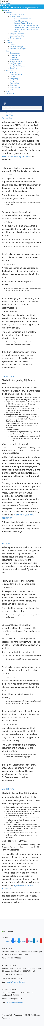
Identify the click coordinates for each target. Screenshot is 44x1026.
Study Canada (15, 55)
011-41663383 (5, 8)
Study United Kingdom (17, 66)
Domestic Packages (16, 46)
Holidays (9, 42)
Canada (12, 76)
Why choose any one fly (22, 19)
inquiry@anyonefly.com (30, 8)
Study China (14, 57)
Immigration (10, 70)
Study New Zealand (16, 61)
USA (11, 89)
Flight (8, 40)
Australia (13, 72)
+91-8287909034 (16, 8)
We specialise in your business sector (27, 27)
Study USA (13, 68)
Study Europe (14, 59)
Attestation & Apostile (17, 14)
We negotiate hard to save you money (27, 25)
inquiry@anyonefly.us (15, 1002)
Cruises (12, 44)
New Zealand (14, 83)
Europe (12, 81)
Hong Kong (14, 79)
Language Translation (17, 36)
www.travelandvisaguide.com (16, 156)
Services (9, 12)
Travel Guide (10, 94)
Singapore (13, 85)
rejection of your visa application (18, 516)
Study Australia (15, 53)
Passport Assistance (17, 34)
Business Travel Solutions (23, 23)
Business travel (15, 17)
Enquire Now (8, 375)
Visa (7, 91)
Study (8, 51)
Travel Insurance (15, 38)
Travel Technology (20, 21)
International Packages (18, 49)
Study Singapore (15, 64)
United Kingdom (15, 87)
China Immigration (16, 74)
